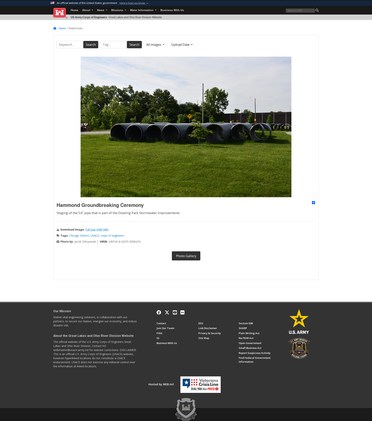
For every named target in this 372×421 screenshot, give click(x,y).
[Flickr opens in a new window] (182, 312)
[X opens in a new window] (167, 312)
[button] (134, 3)
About (86, 10)
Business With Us (172, 10)
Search (91, 44)
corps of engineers (112, 235)
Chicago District (79, 235)
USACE (94, 235)
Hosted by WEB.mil (161, 384)
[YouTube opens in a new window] (175, 312)
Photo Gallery (186, 256)
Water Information (142, 10)
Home (74, 10)
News (101, 10)
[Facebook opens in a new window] (159, 312)
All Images (154, 44)
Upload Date (180, 44)
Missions (117, 10)
